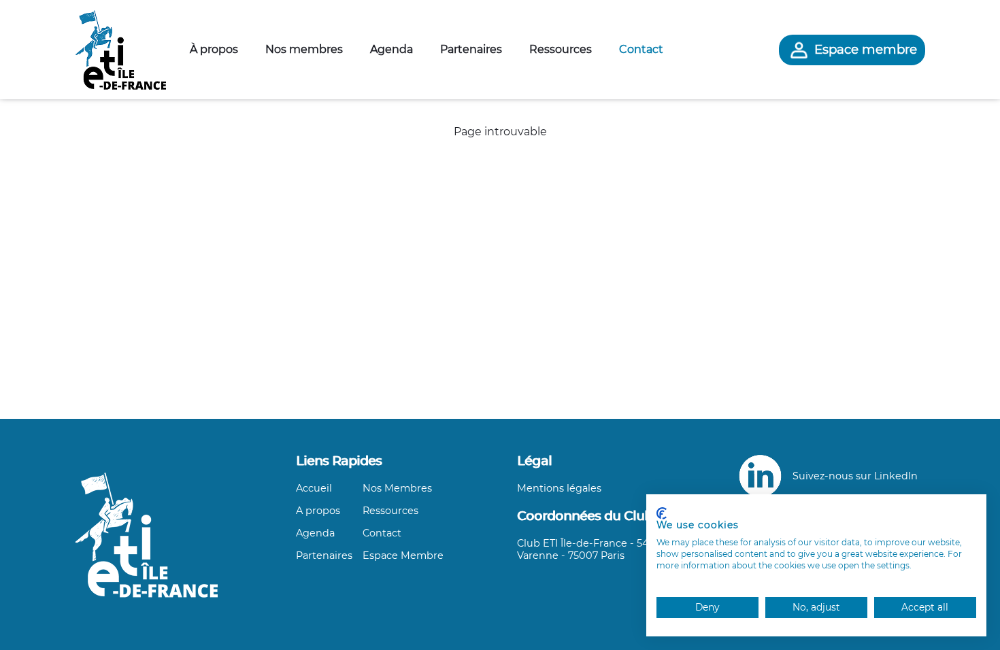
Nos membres (304, 49)
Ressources (560, 49)
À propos (214, 49)
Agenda (391, 49)
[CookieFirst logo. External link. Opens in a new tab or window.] (661, 513)
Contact (641, 49)
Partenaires (471, 49)
